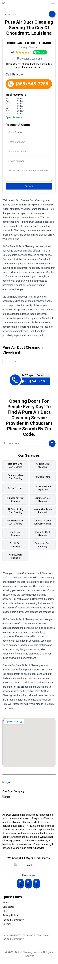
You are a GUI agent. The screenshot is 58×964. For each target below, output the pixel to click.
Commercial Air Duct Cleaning (15, 477)
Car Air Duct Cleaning (15, 533)
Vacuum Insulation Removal (43, 511)
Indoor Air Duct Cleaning (42, 533)
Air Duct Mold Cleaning (15, 556)
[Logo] (22, 5)
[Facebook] (36, 884)
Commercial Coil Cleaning (43, 499)
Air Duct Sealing (42, 477)
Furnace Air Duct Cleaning (15, 499)
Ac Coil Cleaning (15, 488)
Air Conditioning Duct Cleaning (15, 511)
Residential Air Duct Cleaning (15, 465)
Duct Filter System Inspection (43, 488)
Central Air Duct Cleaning (42, 545)
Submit (29, 186)
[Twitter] (28, 884)
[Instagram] (20, 884)
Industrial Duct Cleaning (42, 465)
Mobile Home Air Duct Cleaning (15, 522)
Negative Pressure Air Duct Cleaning (43, 522)
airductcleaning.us (22, 935)
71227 (15, 361)
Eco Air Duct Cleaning (15, 545)
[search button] (52, 14)
